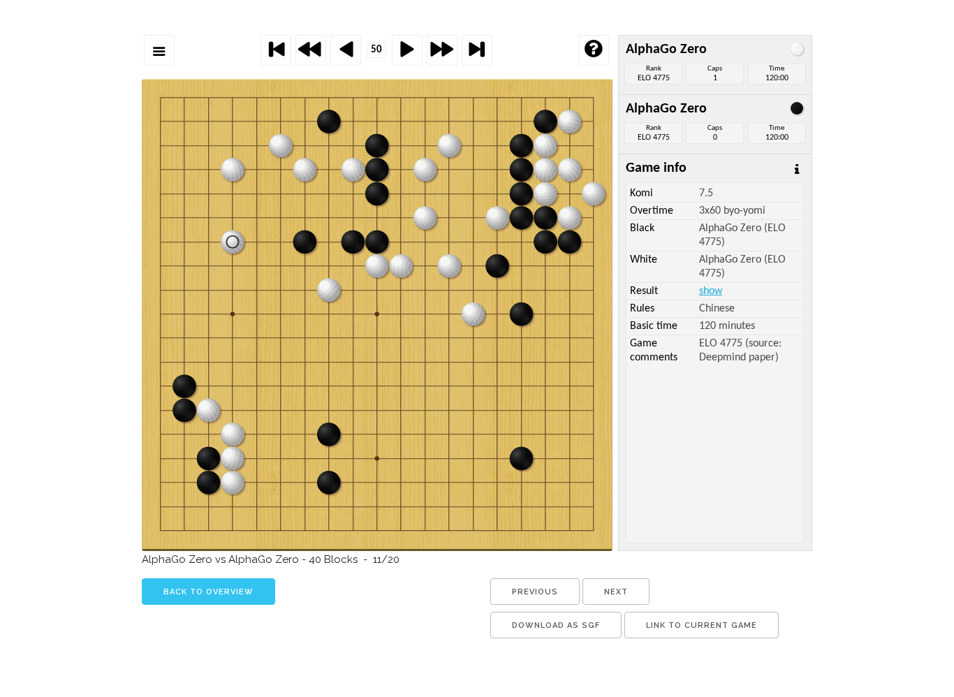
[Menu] (159, 50)
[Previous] (345, 50)
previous (535, 591)
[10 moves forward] (442, 50)
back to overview (208, 591)
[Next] (407, 50)
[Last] (477, 50)
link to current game (701, 625)
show (710, 291)
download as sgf (556, 625)
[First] (275, 50)
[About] (593, 50)
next (616, 591)
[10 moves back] (310, 50)
